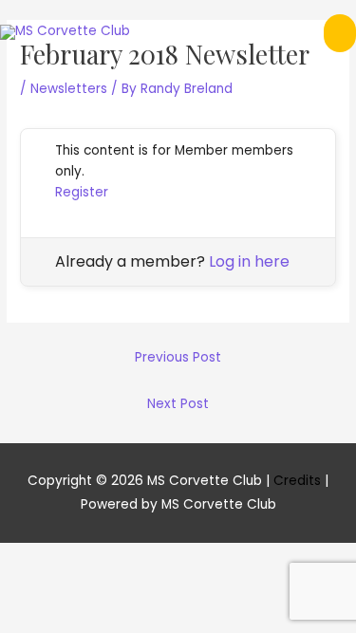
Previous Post (178, 357)
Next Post (178, 404)
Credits (297, 481)
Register (81, 192)
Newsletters (68, 89)
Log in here (249, 261)
